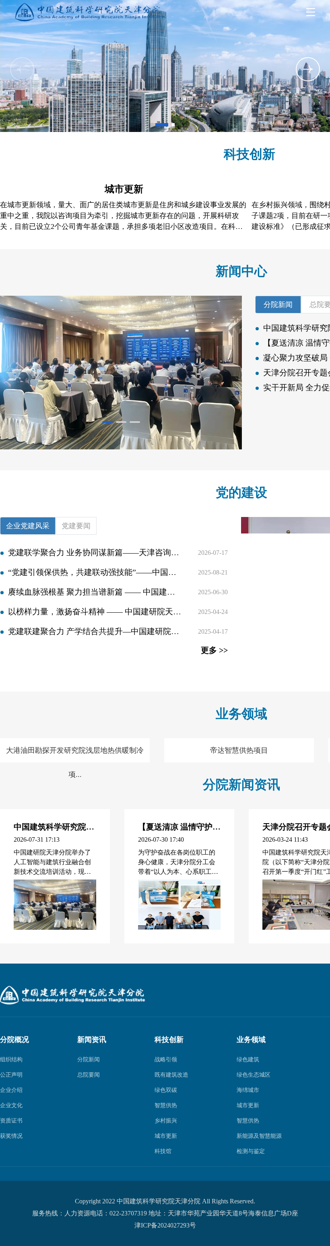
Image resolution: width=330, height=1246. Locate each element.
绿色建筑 (248, 1060)
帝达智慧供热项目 (239, 750)
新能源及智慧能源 (259, 1136)
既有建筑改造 (171, 1075)
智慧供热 (166, 1105)
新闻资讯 (91, 1040)
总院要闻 (88, 1075)
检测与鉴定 (251, 1151)
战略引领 (166, 1060)
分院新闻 (88, 1060)
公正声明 (11, 1075)
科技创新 (169, 1040)
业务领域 (251, 1040)
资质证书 (11, 1121)
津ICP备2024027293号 (165, 1225)
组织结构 (11, 1060)
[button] (22, 69)
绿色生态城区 (253, 1075)
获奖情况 (11, 1136)
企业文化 (11, 1105)
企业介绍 (11, 1090)
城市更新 (166, 1136)
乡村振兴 (166, 1121)
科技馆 (163, 1151)
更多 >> (214, 650)
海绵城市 (248, 1090)
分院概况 (14, 1040)
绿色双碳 (166, 1090)
